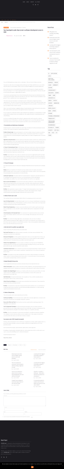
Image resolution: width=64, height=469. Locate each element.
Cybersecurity (52, 90)
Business (50, 82)
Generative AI (51, 98)
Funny (49, 95)
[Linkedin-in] (35, 4)
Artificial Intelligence (51, 79)
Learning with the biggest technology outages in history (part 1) (39, 364)
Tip (24, 344)
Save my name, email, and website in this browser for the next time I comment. (17, 416)
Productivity (51, 119)
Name (4, 411)
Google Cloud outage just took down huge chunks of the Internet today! (17, 382)
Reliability (51, 128)
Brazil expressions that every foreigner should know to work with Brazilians (55, 40)
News (49, 111)
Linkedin (50, 106)
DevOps (57, 93)
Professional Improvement (51, 121)
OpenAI (54, 111)
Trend (49, 135)
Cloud (49, 85)
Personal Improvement (54, 116)
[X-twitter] (33, 4)
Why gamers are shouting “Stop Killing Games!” (54, 33)
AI (48, 73)
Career (9, 344)
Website (26, 411)
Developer (15, 344)
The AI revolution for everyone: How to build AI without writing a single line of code (55, 61)
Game (54, 95)
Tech (21, 344)
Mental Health (51, 108)
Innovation (56, 103)
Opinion (50, 113)
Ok (32, 467)
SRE (49, 133)
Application (54, 73)
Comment (5, 395)
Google (50, 101)
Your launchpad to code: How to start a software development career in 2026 (55, 53)
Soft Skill (56, 130)
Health (55, 101)
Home (2, 22)
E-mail (5, 407)
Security (50, 130)
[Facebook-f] (37, 4)
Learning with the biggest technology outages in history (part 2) (39, 355)
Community (55, 85)
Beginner (6, 22)
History (50, 103)
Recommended (51, 125)
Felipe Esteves (9, 35)
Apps (49, 76)
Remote (57, 128)
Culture (50, 88)
